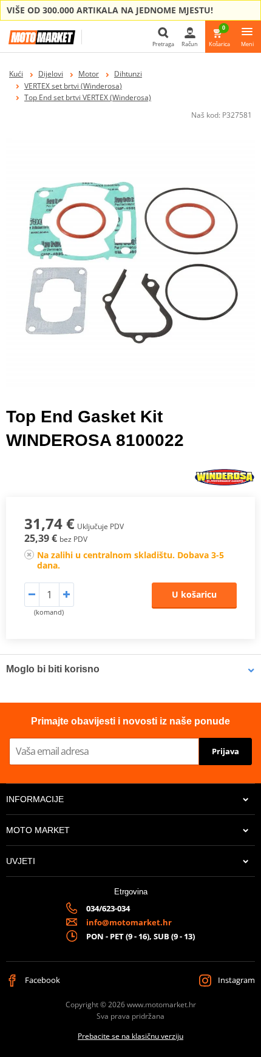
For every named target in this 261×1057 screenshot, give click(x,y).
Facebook (41, 979)
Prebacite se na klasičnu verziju (130, 1036)
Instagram (235, 979)
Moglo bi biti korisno (53, 669)
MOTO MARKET (38, 830)
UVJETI (20, 861)
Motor (88, 74)
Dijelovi (50, 74)
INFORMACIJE (35, 799)
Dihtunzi (128, 74)
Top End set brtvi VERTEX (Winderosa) (87, 97)
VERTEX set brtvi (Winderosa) (73, 86)
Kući (16, 74)
